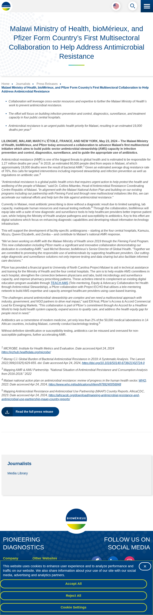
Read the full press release (34, 411)
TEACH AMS (59, 283)
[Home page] (6, 6)
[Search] (133, 6)
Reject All (73, 595)
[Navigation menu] (147, 6)
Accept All (73, 584)
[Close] (145, 566)
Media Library (17, 473)
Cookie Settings (74, 607)
